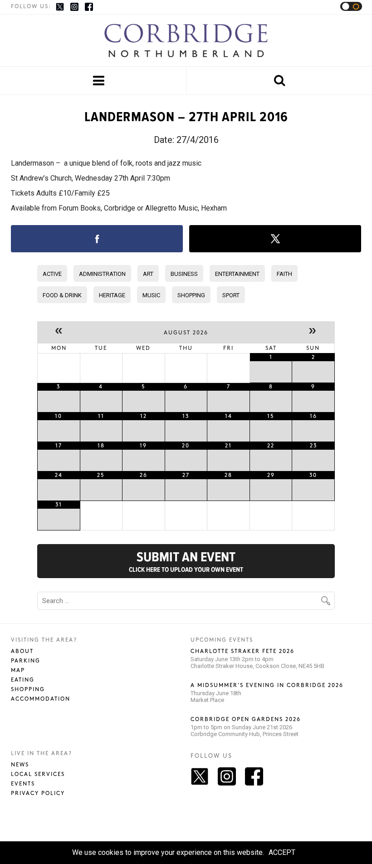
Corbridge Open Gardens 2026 (246, 719)
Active (52, 273)
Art (148, 273)
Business (184, 273)
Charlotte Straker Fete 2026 (242, 651)
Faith (284, 273)
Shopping (191, 295)
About (22, 651)
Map (18, 670)
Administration (102, 273)
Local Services (38, 774)
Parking (25, 660)
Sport (231, 295)
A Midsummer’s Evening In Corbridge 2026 (267, 685)
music (151, 295)
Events (23, 783)
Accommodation (40, 699)
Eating (22, 679)
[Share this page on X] (275, 238)
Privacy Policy (38, 793)
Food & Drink (62, 295)
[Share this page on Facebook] (97, 238)
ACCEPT (282, 852)
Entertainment (237, 273)
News (20, 764)
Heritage (112, 295)
